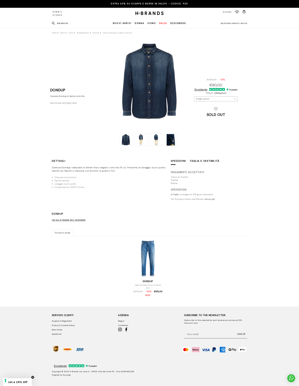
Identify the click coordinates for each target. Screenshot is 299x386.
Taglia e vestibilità (204, 161)
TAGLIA (216, 93)
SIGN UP (241, 334)
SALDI (163, 23)
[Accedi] (237, 12)
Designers (178, 23)
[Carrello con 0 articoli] (244, 12)
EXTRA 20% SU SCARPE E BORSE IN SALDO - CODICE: (149, 3)
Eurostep (67, 375)
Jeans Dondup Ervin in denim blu (148, 286)
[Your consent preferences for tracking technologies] (5, 381)
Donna (139, 23)
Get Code (149, 378)
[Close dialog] (180, 337)
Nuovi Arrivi (122, 23)
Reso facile (57, 329)
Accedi (227, 12)
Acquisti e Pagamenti (62, 321)
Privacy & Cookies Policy (63, 325)
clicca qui (209, 199)
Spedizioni (178, 161)
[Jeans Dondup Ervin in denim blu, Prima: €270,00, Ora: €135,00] (148, 258)
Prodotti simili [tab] (62, 232)
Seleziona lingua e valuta (234, 23)
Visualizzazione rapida (148, 274)
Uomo (151, 23)
